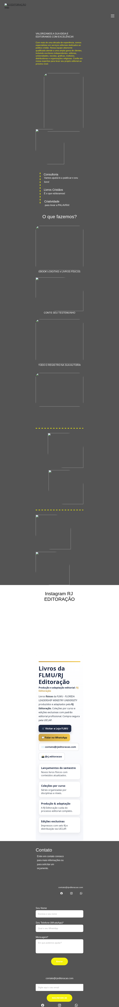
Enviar (59, 961)
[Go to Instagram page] (71, 893)
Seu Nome (41, 908)
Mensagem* (42, 937)
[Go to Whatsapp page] (81, 893)
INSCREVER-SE (59, 998)
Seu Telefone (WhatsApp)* (50, 922)
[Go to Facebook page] (61, 893)
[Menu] (112, 16)
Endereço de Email (46, 982)
